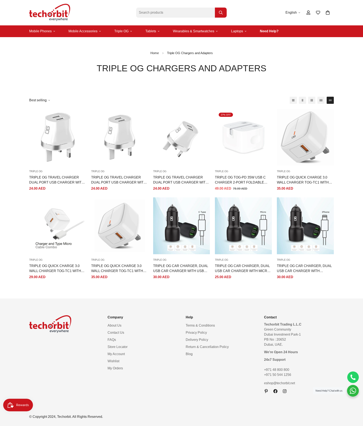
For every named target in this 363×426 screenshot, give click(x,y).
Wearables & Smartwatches (193, 31)
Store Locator (118, 347)
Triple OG (121, 31)
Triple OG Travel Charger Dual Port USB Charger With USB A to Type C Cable (180, 180)
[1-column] (293, 100)
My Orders (115, 368)
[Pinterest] (266, 391)
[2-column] (302, 100)
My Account (116, 354)
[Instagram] (285, 391)
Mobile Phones (40, 31)
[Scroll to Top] (355, 403)
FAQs (112, 339)
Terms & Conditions (200, 325)
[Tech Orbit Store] (49, 13)
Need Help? (269, 31)
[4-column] (321, 100)
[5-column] (330, 100)
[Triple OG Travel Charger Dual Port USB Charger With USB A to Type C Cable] (181, 137)
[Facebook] (275, 391)
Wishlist (113, 361)
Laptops (237, 31)
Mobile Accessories (82, 31)
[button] (328, 12)
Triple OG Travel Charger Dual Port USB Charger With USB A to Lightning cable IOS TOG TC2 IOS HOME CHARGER (56, 180)
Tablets (150, 31)
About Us (114, 325)
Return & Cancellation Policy (207, 347)
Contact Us (116, 332)
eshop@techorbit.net (279, 383)
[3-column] (311, 100)
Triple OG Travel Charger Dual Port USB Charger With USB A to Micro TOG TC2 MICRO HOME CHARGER (118, 180)
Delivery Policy (197, 339)
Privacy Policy (196, 332)
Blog (189, 354)
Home (154, 53)
